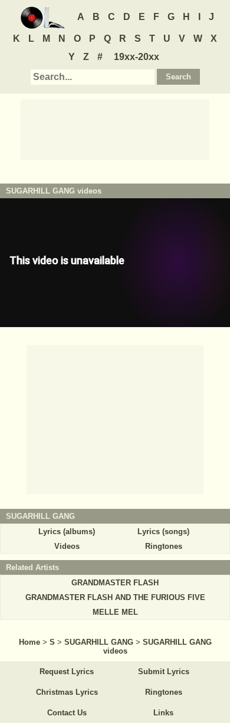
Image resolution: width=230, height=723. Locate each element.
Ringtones (163, 546)
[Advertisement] (115, 128)
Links (163, 712)
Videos (67, 546)
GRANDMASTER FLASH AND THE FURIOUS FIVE (115, 597)
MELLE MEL (115, 612)
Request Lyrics (67, 671)
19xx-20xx (136, 57)
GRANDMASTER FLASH (115, 582)
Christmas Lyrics (67, 692)
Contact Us (67, 712)
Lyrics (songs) (163, 531)
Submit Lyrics (163, 671)
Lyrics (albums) (66, 531)
